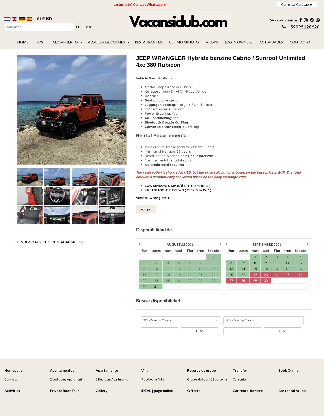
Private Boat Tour (64, 390)
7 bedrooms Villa (152, 379)
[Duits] (22, 19)
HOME (22, 42)
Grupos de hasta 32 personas (207, 379)
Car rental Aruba (292, 390)
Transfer (240, 370)
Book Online (288, 370)
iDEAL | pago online (157, 390)
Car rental (239, 379)
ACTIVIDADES (271, 42)
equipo (146, 209)
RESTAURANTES (148, 42)
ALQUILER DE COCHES (106, 42)
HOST (40, 42)
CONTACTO (300, 42)
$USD (47, 19)
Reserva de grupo (201, 370)
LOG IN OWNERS (238, 42)
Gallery (102, 390)
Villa (144, 370)
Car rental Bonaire (248, 390)
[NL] (7, 19)
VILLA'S (212, 42)
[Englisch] (14, 19)
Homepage (13, 370)
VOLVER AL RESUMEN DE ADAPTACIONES (53, 242)
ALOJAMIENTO (65, 42)
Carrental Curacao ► (297, 4)
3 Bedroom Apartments (112, 379)
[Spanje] (29, 19)
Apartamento (107, 370)
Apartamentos (62, 370)
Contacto (11, 379)
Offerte (193, 390)
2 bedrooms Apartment (66, 379)
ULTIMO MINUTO (184, 42)
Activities (12, 390)
